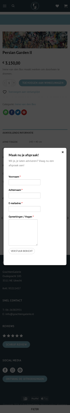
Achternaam (15, 189)
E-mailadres (15, 203)
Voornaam (15, 176)
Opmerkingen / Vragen (21, 216)
